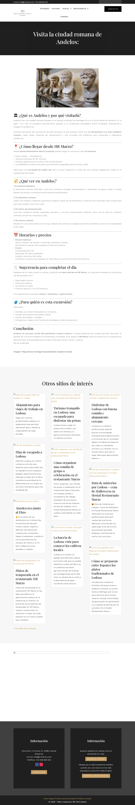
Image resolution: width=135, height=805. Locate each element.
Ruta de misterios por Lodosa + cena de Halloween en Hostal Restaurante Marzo (105, 491)
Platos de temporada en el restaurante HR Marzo (27, 577)
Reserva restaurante (96, 776)
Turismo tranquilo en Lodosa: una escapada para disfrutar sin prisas (67, 414)
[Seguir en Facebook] (108, 2)
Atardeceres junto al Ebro (28, 510)
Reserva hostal (96, 759)
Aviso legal (49, 799)
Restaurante (80, 9)
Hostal (65, 9)
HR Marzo (44, 9)
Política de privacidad (65, 799)
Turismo (64, 17)
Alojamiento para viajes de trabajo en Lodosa (29, 409)
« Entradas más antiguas (25, 628)
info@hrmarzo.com (26, 2)
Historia (56, 9)
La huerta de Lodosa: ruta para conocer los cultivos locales (67, 543)
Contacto (113, 9)
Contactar (39, 772)
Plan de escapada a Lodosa (29, 454)
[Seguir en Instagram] (112, 2)
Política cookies (84, 799)
